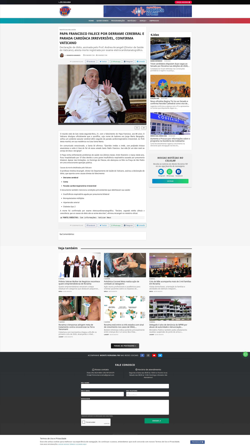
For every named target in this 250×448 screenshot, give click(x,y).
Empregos (154, 21)
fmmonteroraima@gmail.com (103, 375)
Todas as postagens (124, 346)
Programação (118, 21)
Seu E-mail (85, 391)
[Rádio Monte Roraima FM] (79, 11)
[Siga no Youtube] (154, 355)
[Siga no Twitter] (160, 355)
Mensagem (85, 399)
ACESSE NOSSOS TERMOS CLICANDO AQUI (72, 444)
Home (91, 21)
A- (137, 128)
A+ (144, 128)
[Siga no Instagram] (148, 355)
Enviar (155, 421)
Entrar (170, 181)
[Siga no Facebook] (142, 355)
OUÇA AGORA (183, 2)
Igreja (143, 21)
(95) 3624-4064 (96, 373)
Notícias (132, 21)
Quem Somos (102, 21)
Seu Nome (85, 383)
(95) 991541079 (108, 373)
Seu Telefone (131, 391)
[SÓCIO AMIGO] (148, 11)
